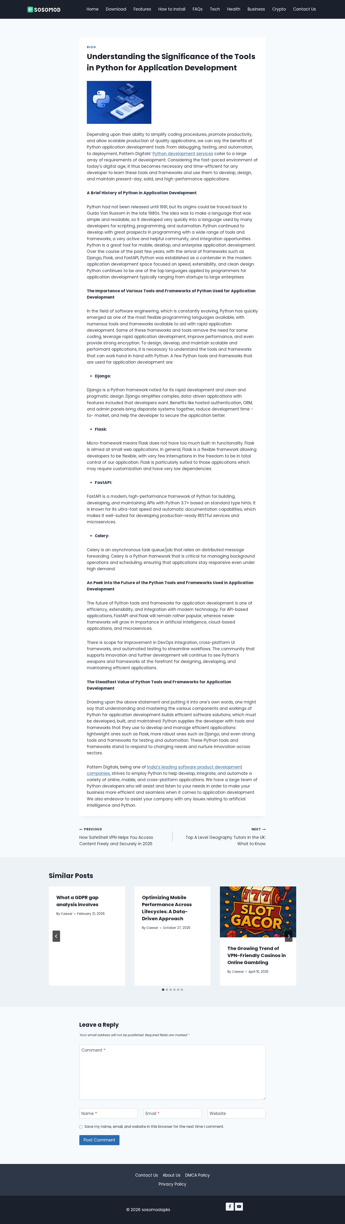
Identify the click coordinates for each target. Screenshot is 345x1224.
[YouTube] (239, 1207)
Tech (215, 9)
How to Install (171, 9)
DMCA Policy (197, 1175)
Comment (93, 1050)
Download (116, 9)
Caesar (67, 914)
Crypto (279, 9)
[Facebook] (230, 1207)
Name (89, 1113)
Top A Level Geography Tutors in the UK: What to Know (226, 837)
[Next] (288, 936)
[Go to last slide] (56, 936)
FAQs (198, 9)
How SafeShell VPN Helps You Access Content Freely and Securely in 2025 (116, 837)
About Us (171, 1175)
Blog (91, 47)
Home (93, 9)
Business (256, 9)
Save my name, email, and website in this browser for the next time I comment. (154, 1126)
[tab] (163, 989)
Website (218, 1113)
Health (233, 9)
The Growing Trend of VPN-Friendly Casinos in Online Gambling (256, 955)
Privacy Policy (172, 1184)
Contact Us (304, 9)
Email (152, 1113)
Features (142, 9)
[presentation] (258, 911)
